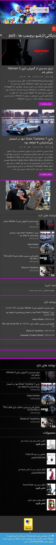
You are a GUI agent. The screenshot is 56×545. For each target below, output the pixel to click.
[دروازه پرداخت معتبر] (28, 524)
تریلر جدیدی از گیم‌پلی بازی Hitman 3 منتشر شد (30, 70)
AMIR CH (48, 77)
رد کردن (27, 541)
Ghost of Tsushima (29, 267)
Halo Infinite (33, 244)
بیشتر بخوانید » (45, 104)
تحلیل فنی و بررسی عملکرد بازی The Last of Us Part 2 (21, 257)
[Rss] (30, 532)
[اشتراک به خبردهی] (1, 35)
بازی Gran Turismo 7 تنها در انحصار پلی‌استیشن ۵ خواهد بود (31, 141)
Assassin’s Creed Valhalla (31, 335)
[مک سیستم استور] (28, 12)
